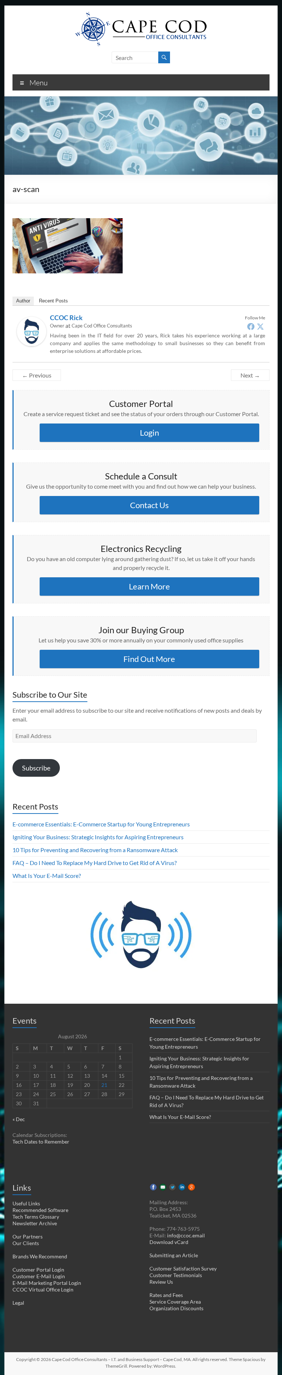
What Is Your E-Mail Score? (46, 875)
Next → (250, 375)
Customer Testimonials (175, 1275)
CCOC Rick (66, 317)
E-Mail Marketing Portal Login (46, 1283)
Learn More (149, 586)
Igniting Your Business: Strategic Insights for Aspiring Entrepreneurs (98, 836)
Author (23, 301)
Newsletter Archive (34, 1223)
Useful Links (26, 1203)
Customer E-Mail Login (38, 1276)
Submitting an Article (173, 1255)
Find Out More (149, 659)
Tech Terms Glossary (35, 1216)
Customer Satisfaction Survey (183, 1268)
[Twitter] (260, 326)
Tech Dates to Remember (40, 1141)
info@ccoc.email (186, 1235)
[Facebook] (250, 326)
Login (149, 432)
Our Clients (25, 1243)
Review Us (161, 1282)
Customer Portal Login (38, 1269)
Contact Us (149, 505)
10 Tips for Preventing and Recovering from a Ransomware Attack (95, 849)
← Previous (36, 375)
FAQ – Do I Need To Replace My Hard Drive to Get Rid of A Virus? (94, 862)
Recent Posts (53, 301)
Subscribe (36, 768)
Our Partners (27, 1236)
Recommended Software (40, 1210)
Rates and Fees (166, 1295)
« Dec (18, 1119)
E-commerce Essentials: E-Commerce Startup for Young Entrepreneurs (101, 824)
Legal (18, 1303)
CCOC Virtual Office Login (42, 1289)
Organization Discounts (176, 1308)
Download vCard (168, 1242)
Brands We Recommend (39, 1256)
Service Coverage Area (175, 1301)
